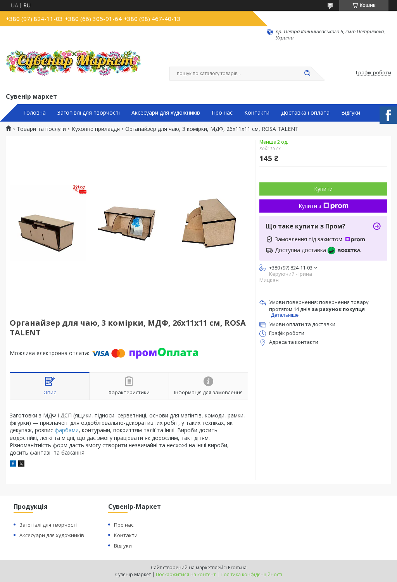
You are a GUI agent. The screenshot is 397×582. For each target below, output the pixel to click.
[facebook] (13, 464)
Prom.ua (237, 567)
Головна (34, 112)
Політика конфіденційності (251, 574)
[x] (21, 464)
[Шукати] (307, 74)
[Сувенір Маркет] (74, 66)
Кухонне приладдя (96, 128)
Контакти (256, 112)
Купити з (310, 205)
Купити (323, 188)
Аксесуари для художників (165, 112)
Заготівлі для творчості (88, 112)
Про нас (222, 112)
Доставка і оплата (305, 112)
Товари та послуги (41, 128)
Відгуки (350, 112)
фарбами (67, 430)
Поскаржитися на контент (186, 574)
